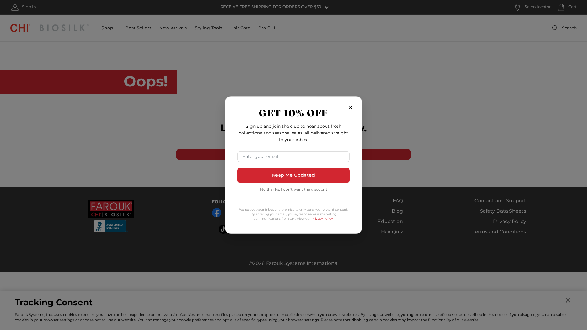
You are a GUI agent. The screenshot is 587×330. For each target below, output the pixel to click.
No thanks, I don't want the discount (293, 190)
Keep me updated (293, 175)
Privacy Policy (322, 218)
